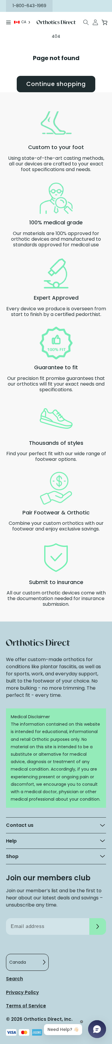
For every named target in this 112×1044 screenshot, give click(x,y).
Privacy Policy (22, 992)
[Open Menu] (8, 22)
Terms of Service (26, 1006)
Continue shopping (56, 84)
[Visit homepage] (56, 22)
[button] (86, 22)
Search (14, 979)
